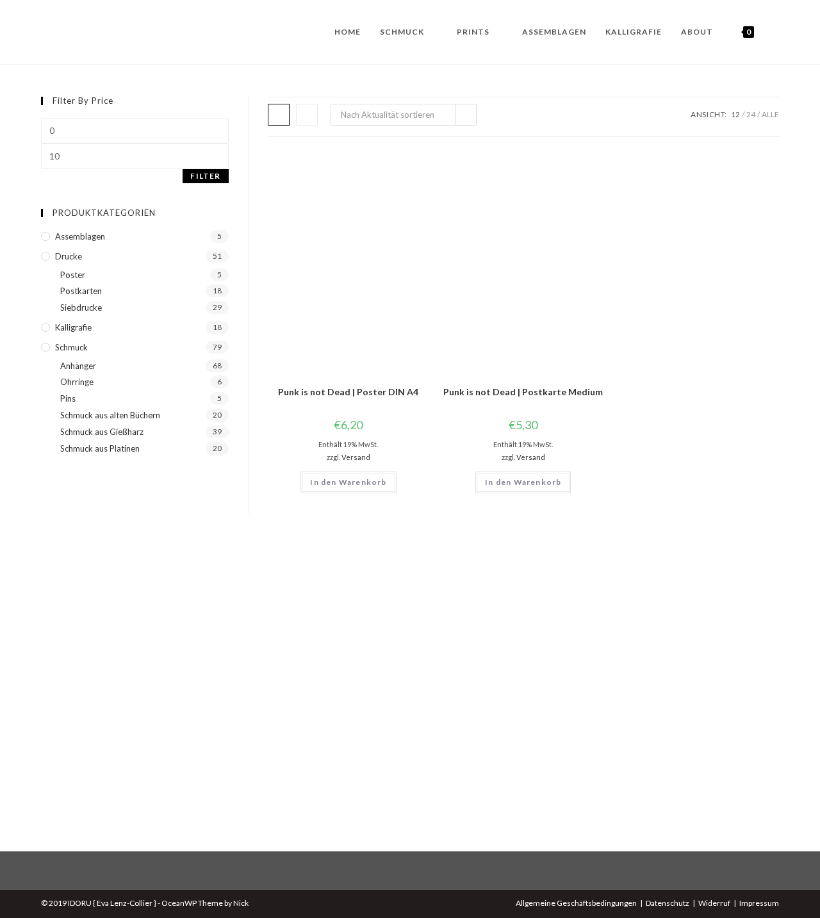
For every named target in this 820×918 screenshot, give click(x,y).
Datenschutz (667, 903)
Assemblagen (80, 236)
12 (735, 114)
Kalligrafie (73, 327)
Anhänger (78, 366)
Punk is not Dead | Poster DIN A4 (348, 391)
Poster (72, 275)
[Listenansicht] (307, 115)
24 (750, 114)
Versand (355, 457)
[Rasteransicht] (279, 115)
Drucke (68, 256)
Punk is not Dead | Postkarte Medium (523, 391)
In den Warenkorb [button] (348, 482)
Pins (68, 398)
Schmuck (71, 347)
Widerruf (714, 903)
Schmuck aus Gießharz (102, 432)
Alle (770, 114)
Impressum (759, 903)
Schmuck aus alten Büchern (110, 415)
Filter (205, 176)
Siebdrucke (81, 307)
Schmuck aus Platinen (100, 448)
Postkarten (81, 291)
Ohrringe (77, 382)
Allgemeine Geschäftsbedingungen (576, 903)
